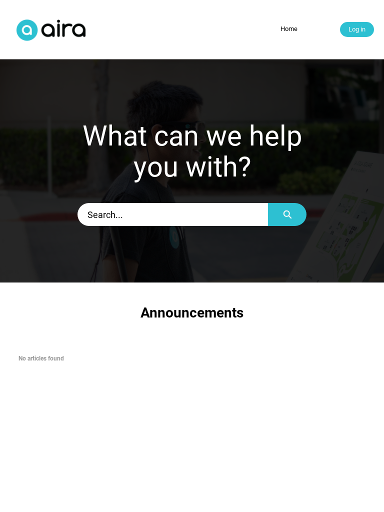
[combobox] (173, 214)
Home (289, 28)
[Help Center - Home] (52, 29)
